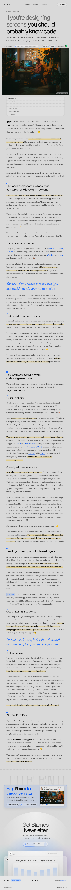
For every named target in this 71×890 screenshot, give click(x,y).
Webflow (50, 255)
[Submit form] (45, 844)
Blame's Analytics (62, 887)
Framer (61, 255)
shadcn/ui (52, 248)
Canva (18, 443)
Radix (10, 251)
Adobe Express (29, 443)
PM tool (31, 453)
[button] (46, 46)
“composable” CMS (34, 446)
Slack (42, 453)
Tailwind (59, 248)
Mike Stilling (63, 880)
